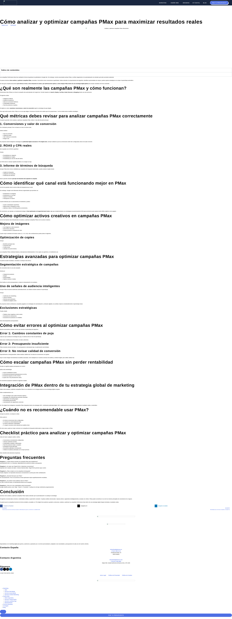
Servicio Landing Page (10, 601)
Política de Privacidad (114, 575)
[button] (230, 70)
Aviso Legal (103, 575)
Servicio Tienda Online (10, 599)
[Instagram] (7, 569)
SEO (6, 590)
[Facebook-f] (1, 569)
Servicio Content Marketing (12, 594)
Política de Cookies (127, 575)
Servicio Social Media (10, 593)
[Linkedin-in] (10, 569)
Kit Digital (5, 605)
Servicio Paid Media (10, 591)
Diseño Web (6, 596)
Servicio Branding (8, 604)
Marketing (5, 588)
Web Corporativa (9, 598)
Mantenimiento (8, 602)
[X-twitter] (4, 569)
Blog (4, 607)
